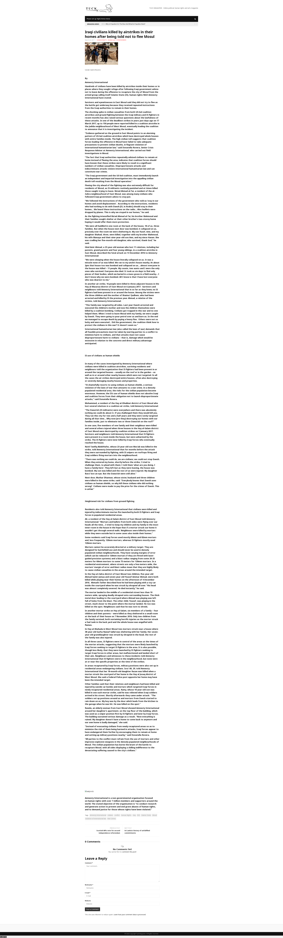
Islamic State (146, 815)
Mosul (154, 815)
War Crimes (111, 819)
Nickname (89, 885)
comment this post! (129, 852)
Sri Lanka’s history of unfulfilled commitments (137, 831)
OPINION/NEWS (121, 40)
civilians (110, 815)
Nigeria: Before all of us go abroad (117, 24)
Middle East (111, 40)
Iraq (134, 815)
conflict (117, 815)
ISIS (138, 815)
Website (88, 901)
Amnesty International (98, 815)
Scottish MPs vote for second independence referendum (108, 831)
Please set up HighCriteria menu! (98, 19)
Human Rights (126, 815)
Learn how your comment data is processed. (130, 914)
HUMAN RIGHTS (102, 40)
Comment (89, 863)
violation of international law (95, 819)
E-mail (87, 893)
